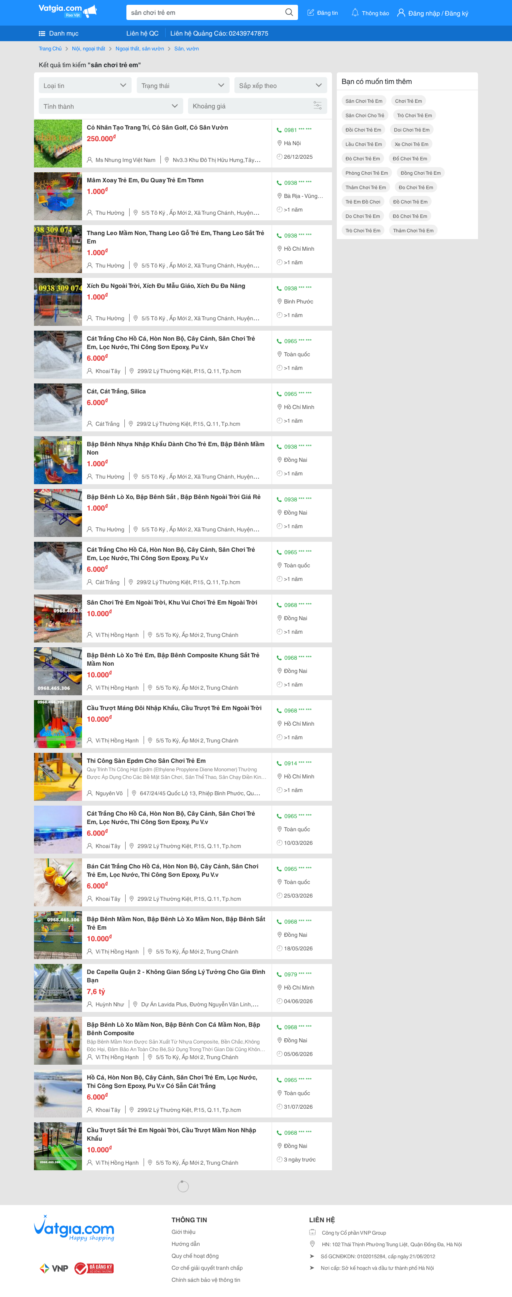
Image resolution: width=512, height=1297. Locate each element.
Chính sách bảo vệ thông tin (206, 1279)
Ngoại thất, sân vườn (140, 48)
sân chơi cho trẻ (365, 115)
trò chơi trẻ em (414, 115)
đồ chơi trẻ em (410, 201)
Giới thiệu (184, 1231)
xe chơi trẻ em (411, 143)
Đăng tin (327, 12)
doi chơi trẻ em (412, 129)
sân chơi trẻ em (364, 100)
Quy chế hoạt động (195, 1255)
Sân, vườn (186, 48)
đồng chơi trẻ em (421, 172)
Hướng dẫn (186, 1243)
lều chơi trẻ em (364, 143)
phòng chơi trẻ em (367, 172)
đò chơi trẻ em (363, 158)
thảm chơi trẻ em (366, 187)
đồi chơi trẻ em (363, 129)
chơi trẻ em (408, 100)
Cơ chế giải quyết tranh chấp (207, 1267)
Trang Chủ (50, 48)
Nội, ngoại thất (88, 48)
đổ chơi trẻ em (410, 158)
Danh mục (63, 32)
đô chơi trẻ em (410, 215)
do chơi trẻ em (363, 215)
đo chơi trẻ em (416, 187)
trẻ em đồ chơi (363, 201)
